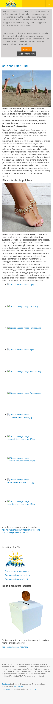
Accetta (26, 49)
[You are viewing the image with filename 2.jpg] (29, 359)
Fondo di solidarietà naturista (15, 647)
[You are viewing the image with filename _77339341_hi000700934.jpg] (29, 424)
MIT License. (18, 686)
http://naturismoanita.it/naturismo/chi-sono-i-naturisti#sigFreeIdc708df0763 (22, 531)
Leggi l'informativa (26, 53)
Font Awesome (7, 689)
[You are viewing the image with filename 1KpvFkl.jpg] (29, 316)
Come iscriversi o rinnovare (17, 571)
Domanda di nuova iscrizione (17, 575)
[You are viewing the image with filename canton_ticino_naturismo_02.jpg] (29, 446)
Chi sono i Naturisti (15, 66)
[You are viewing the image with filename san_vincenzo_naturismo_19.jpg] (29, 511)
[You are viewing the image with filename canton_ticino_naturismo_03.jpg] (29, 467)
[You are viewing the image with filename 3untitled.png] (29, 381)
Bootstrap (6, 684)
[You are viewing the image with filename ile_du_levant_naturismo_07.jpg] (29, 489)
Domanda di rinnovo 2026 (16, 579)
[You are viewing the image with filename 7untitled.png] (29, 402)
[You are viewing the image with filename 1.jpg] (29, 294)
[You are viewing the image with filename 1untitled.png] (29, 337)
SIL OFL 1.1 (33, 689)
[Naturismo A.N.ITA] (11, 3)
